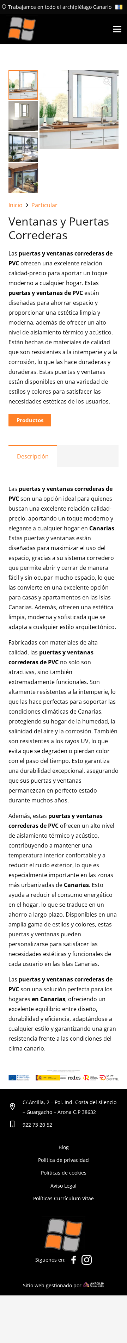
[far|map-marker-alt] (15, 1107)
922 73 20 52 (37, 1124)
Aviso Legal (63, 1185)
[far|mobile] (15, 1125)
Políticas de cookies (63, 1172)
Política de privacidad (63, 1160)
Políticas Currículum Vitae (63, 1198)
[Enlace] (22, 29)
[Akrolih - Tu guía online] (93, 1285)
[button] (107, 81)
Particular (44, 205)
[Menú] (117, 29)
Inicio (15, 205)
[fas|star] (73, 1261)
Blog (64, 1147)
